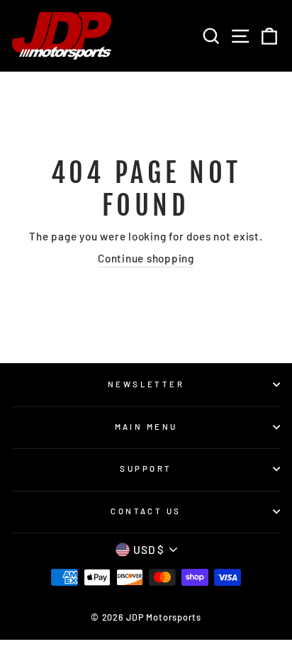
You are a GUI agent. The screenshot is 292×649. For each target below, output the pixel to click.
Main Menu (146, 426)
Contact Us (146, 511)
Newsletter (146, 384)
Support (146, 468)
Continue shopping (146, 258)
